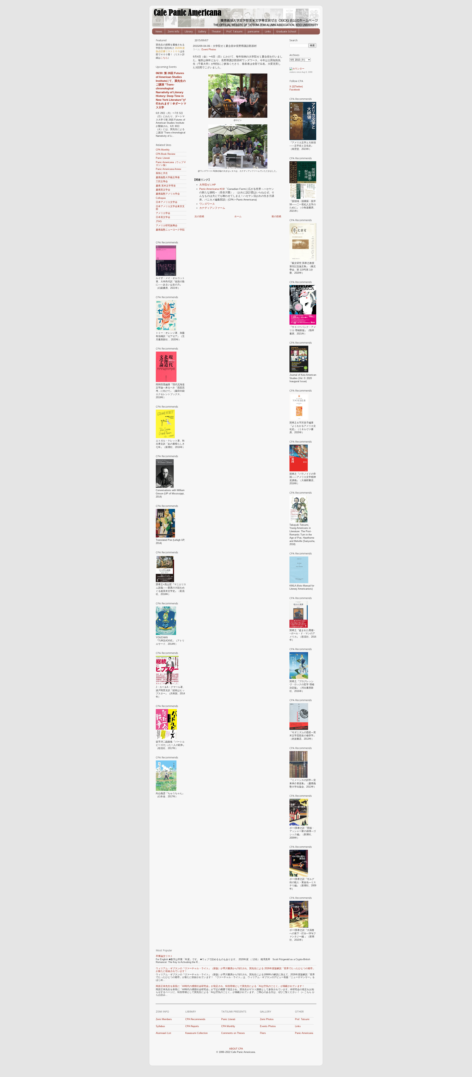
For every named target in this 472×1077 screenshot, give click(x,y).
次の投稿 (199, 216)
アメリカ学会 (163, 213)
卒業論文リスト (164, 956)
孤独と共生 (162, 173)
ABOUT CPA (236, 1049)
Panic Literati (163, 158)
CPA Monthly (163, 150)
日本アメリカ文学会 (166, 202)
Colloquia (161, 198)
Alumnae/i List (163, 1033)
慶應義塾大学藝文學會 (168, 177)
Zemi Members (164, 1019)
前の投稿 (276, 216)
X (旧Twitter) (296, 86)
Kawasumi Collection (196, 1033)
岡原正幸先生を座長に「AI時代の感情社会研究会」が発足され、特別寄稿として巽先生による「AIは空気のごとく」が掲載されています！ (230, 986)
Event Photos (209, 49)
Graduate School (286, 31)
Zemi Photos (267, 1019)
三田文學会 (162, 181)
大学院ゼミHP (207, 184)
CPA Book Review (165, 154)
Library (189, 31)
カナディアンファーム (212, 207)
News (158, 31)
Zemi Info (173, 31)
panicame (253, 31)
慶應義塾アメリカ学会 (168, 194)
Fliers (263, 1033)
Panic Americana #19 (211, 188)
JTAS (159, 221)
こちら (164, 58)
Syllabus (160, 1026)
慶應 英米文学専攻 (166, 185)
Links (268, 31)
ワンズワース (207, 203)
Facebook (294, 89)
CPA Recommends (195, 1019)
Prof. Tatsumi (234, 31)
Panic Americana (304, 1033)
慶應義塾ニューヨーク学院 (170, 229)
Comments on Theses (233, 1033)
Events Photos (268, 1026)
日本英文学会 (163, 217)
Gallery (202, 31)
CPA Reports (192, 1026)
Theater (216, 31)
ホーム (238, 216)
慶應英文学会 (163, 189)
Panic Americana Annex (168, 169)
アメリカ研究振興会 (166, 225)
